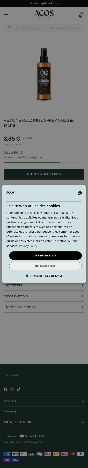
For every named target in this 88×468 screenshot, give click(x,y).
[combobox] (80, 193)
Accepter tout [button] (45, 255)
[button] (44, 275)
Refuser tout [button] (45, 266)
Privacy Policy (28, 246)
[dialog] (44, 234)
